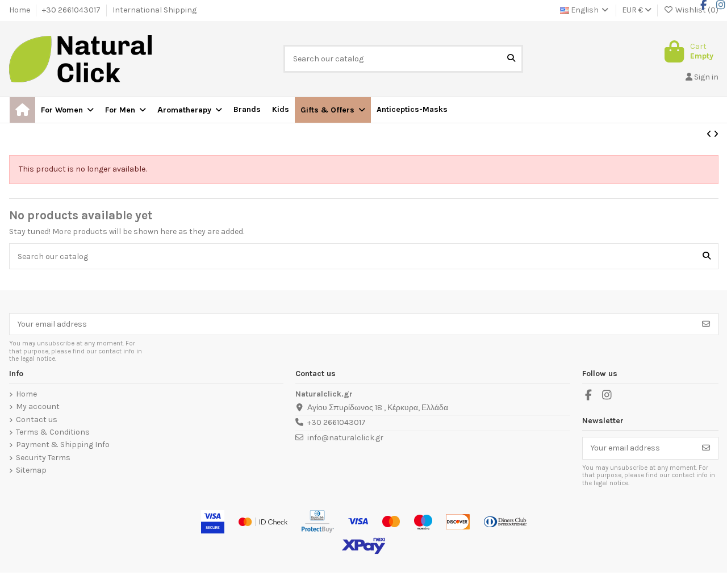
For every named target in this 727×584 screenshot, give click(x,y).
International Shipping (154, 10)
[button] (333, 110)
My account (38, 406)
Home (20, 10)
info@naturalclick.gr (345, 438)
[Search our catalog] (511, 59)
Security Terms (43, 457)
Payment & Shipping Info (63, 444)
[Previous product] (710, 134)
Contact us (36, 419)
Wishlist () (696, 10)
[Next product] (715, 134)
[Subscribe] (706, 324)
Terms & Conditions (53, 432)
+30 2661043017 (72, 10)
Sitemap (31, 470)
